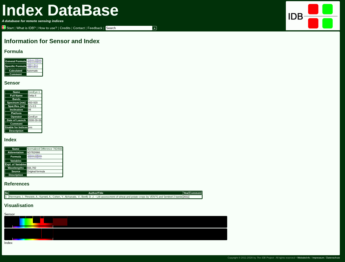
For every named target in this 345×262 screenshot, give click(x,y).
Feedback (95, 28)
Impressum (318, 257)
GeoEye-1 (34, 92)
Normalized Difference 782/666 (44, 148)
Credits (65, 28)
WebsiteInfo (303, 257)
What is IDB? (26, 28)
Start (10, 28)
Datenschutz (333, 257)
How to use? (47, 28)
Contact (79, 28)
